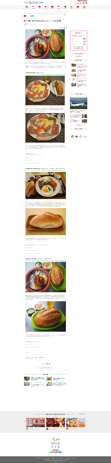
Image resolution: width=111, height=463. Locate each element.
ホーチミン (42, 11)
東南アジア (41, 2)
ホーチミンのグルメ (49, 11)
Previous (24, 421)
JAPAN (60, 452)
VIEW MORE (78, 56)
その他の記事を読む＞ (29, 358)
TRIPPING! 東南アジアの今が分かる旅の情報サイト (31, 2)
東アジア (79, 0)
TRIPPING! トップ (26, 11)
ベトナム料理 (38, 25)
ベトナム (38, 11)
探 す (79, 47)
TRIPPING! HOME (84, 0)
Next (86, 421)
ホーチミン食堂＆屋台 (44, 25)
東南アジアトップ (33, 11)
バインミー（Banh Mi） (31, 25)
